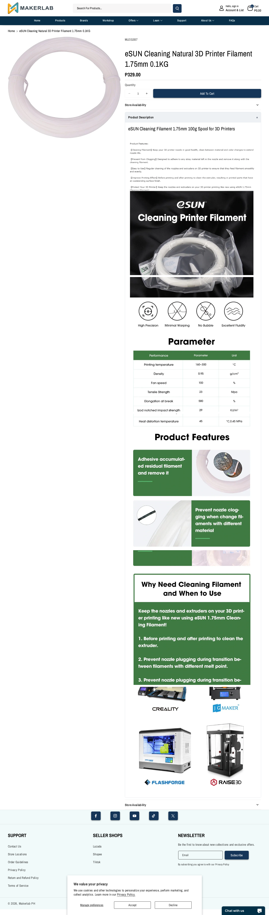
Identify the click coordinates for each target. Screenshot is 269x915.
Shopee (97, 854)
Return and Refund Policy (23, 878)
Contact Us (14, 846)
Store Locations (17, 854)
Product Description (141, 117)
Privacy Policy (17, 870)
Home (11, 31)
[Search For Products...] (177, 8)
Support (17, 835)
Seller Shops (107, 835)
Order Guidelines (18, 862)
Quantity (130, 85)
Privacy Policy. (126, 894)
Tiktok (97, 862)
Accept (132, 905)
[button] (254, 8)
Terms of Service (18, 885)
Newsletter (191, 835)
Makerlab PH (27, 903)
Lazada (97, 846)
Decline (173, 905)
